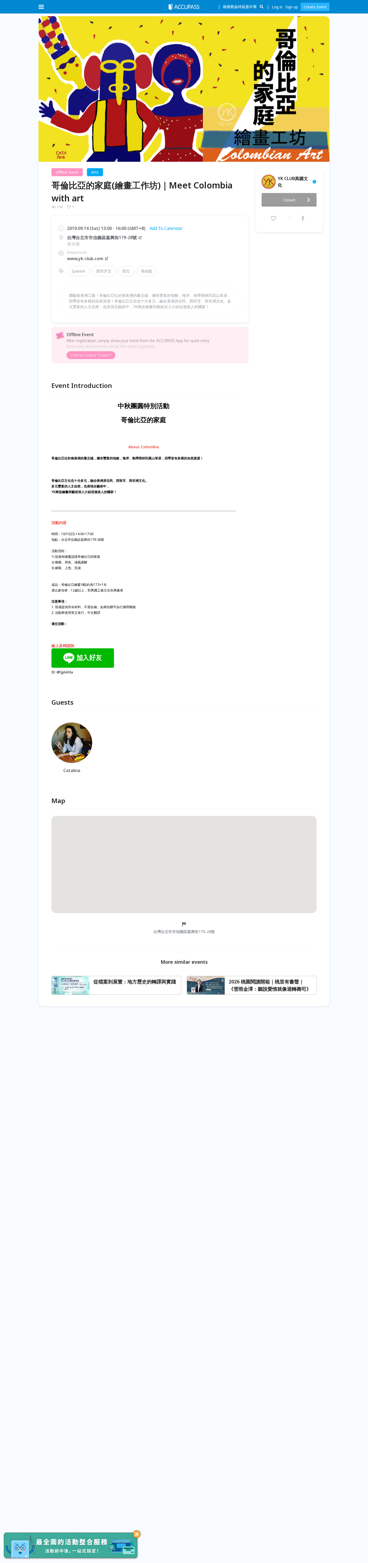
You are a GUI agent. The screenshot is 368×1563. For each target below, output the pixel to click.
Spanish (78, 271)
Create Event (315, 6)
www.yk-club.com (85, 258)
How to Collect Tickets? (91, 355)
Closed (289, 199)
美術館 (146, 271)
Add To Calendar (166, 228)
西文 (126, 271)
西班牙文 (103, 271)
